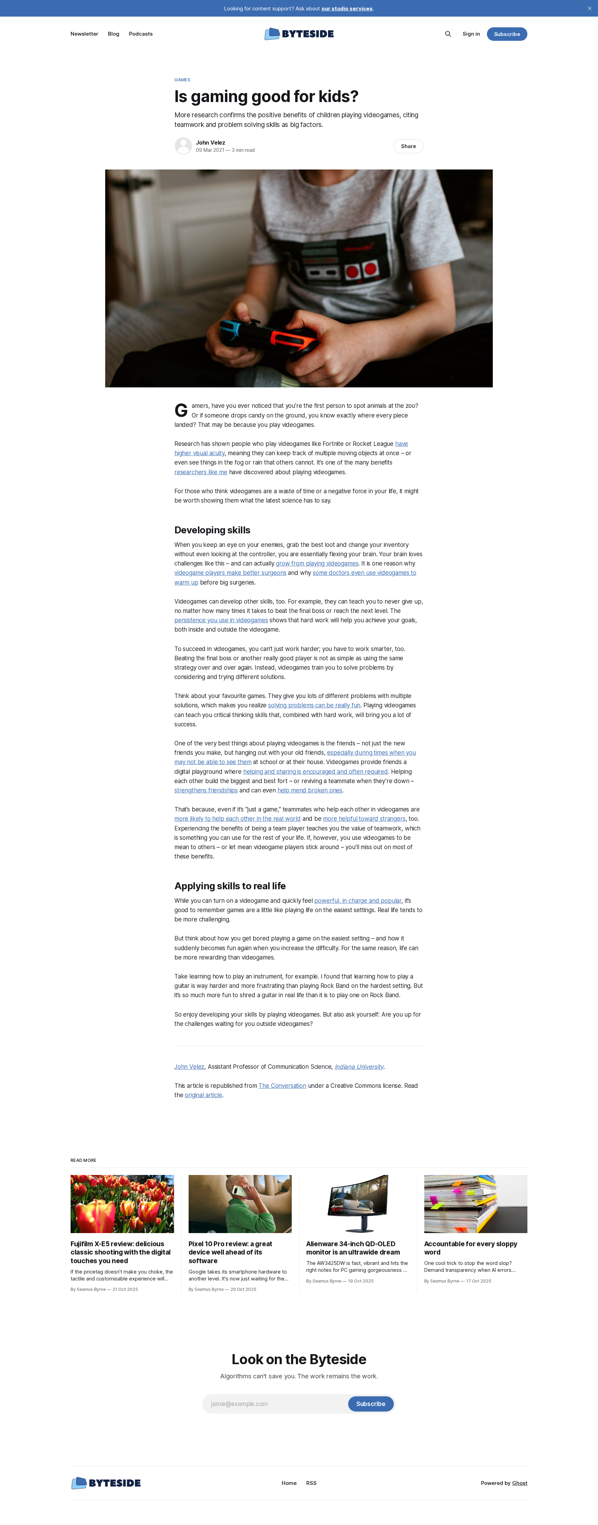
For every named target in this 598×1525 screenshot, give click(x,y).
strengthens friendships (206, 790)
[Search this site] (448, 33)
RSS (311, 1483)
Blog (113, 33)
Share (408, 146)
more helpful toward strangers (364, 818)
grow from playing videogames (317, 563)
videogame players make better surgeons (230, 572)
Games (182, 79)
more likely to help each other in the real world (237, 818)
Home (289, 1483)
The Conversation (282, 1085)
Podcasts (141, 33)
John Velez (210, 142)
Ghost (519, 1483)
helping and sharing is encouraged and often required (315, 771)
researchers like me (200, 472)
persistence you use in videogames (221, 620)
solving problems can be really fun (314, 705)
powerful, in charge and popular (357, 900)
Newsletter (84, 33)
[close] (589, 8)
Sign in (471, 33)
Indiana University (359, 1066)
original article (203, 1095)
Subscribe (507, 34)
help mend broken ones (310, 790)
